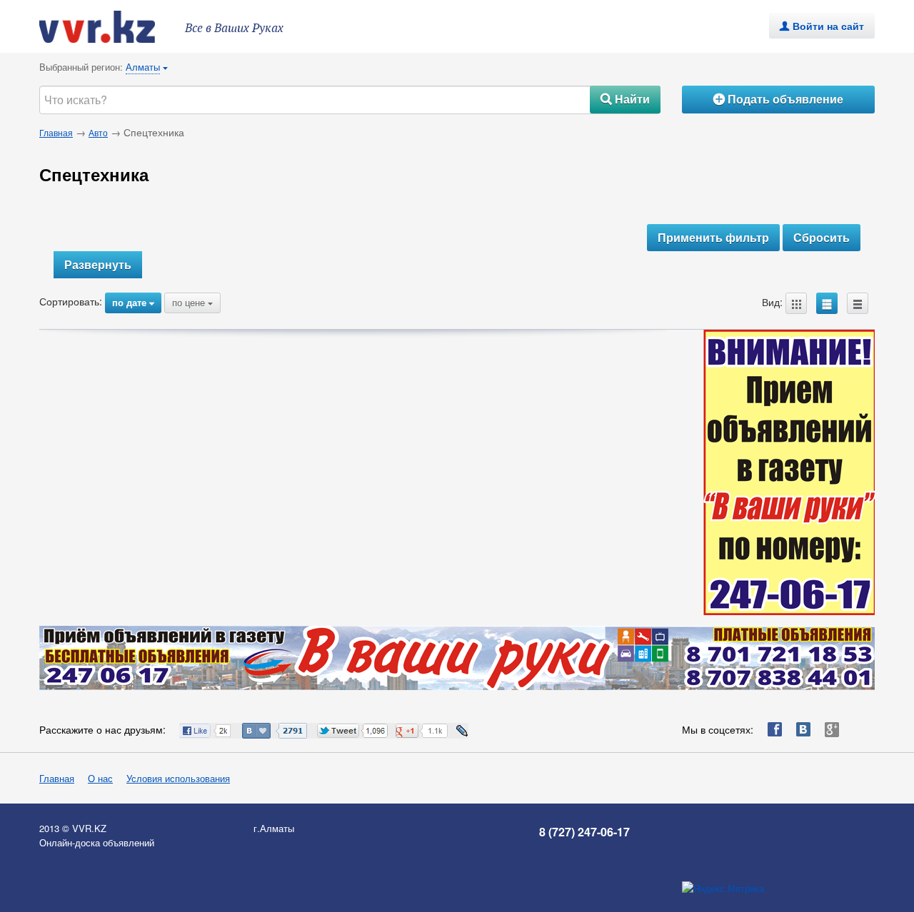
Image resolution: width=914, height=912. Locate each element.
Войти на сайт (822, 26)
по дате (133, 302)
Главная (56, 132)
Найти (625, 99)
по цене (192, 302)
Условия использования (178, 778)
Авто (98, 132)
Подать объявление (778, 99)
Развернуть (97, 264)
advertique (110, 27)
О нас (100, 778)
